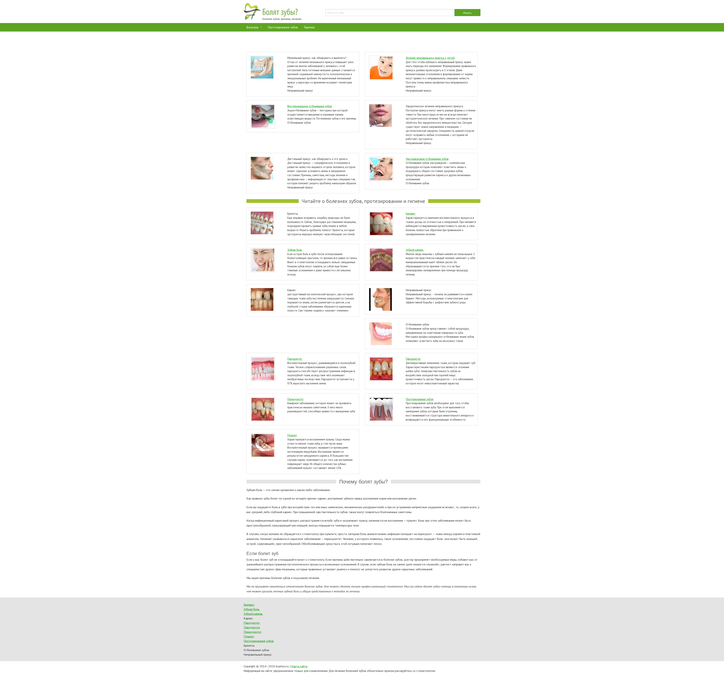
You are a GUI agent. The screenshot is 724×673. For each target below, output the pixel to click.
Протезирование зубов (283, 27)
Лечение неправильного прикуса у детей (430, 58)
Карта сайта (299, 666)
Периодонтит (295, 399)
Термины (309, 27)
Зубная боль (294, 250)
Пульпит (292, 435)
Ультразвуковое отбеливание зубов (427, 159)
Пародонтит (294, 359)
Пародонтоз (413, 359)
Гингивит (411, 213)
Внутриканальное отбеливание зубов (309, 106)
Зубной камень (414, 250)
